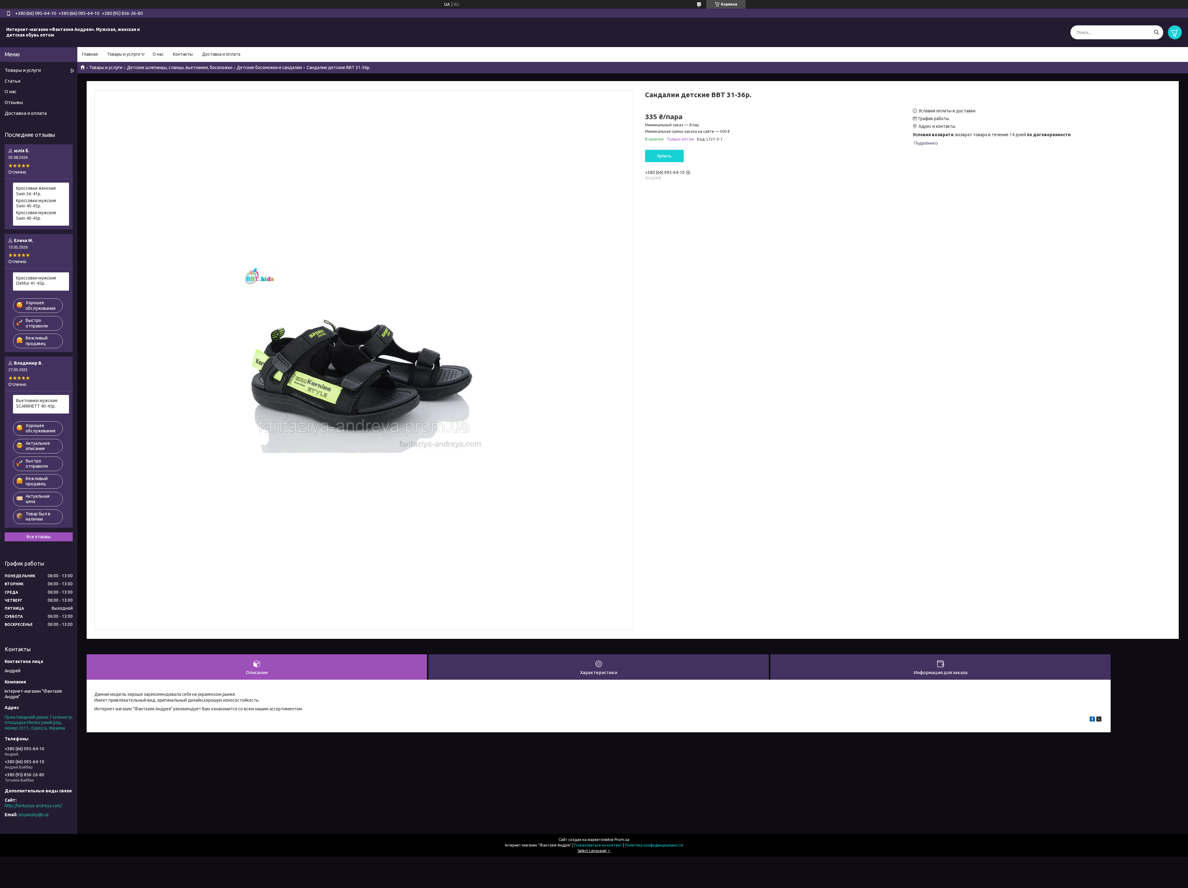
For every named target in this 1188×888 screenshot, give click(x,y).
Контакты (183, 54)
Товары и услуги (123, 54)
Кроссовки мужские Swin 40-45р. (36, 203)
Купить (664, 156)
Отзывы (14, 102)
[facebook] (1092, 719)
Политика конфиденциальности (654, 845)
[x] (1098, 719)
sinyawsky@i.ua (33, 814)
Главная (90, 54)
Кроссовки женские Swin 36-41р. (36, 191)
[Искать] (1156, 32)
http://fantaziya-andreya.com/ (33, 805)
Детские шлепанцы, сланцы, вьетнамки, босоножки (179, 67)
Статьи (12, 81)
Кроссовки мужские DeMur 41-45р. (36, 280)
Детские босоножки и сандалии (269, 67)
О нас (158, 54)
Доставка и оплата (221, 54)
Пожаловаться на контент (598, 845)
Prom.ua (621, 840)
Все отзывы (39, 536)
